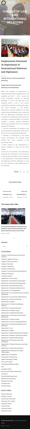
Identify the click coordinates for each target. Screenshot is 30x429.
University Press (15, 182)
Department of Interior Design (10, 319)
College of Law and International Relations (13, 79)
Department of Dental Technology (11, 299)
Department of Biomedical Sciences (12, 285)
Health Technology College (9, 359)
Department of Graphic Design (10, 310)
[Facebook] (20, 172)
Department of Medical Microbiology (12, 338)
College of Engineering (8, 269)
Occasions (4, 374)
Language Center (6, 369)
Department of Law (7, 328)
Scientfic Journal (6, 396)
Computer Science (6, 276)
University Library (6, 403)
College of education (7, 266)
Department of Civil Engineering (10, 290)
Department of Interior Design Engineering (14, 321)
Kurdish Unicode (6, 411)
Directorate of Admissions (9, 357)
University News (6, 386)
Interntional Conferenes (8, 399)
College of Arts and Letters (9, 261)
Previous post (7, 191)
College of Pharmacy (7, 273)
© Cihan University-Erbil (7, 420)
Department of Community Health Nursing (13, 297)
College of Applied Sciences (9, 259)
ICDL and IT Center (6, 362)
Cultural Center (5, 406)
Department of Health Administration (12, 313)
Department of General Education (11, 308)
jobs (2, 366)
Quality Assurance (6, 394)
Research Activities (7, 381)
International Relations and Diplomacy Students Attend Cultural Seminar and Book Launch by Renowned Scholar (14, 228)
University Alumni (6, 408)
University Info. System (8, 401)
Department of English (8, 301)
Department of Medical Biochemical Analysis (14, 333)
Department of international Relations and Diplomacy (11, 86)
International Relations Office (10, 364)
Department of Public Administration (12, 348)
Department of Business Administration (13, 288)
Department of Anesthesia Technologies (13, 281)
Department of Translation (9, 354)
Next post (24, 191)
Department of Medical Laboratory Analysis (14, 335)
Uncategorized (5, 383)
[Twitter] (24, 172)
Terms (8, 425)
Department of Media (7, 330)
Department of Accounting (9, 278)
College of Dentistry (7, 264)
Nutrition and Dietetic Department (11, 371)
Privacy (3, 425)
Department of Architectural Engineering (13, 283)
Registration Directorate (8, 378)
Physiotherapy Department (9, 376)
